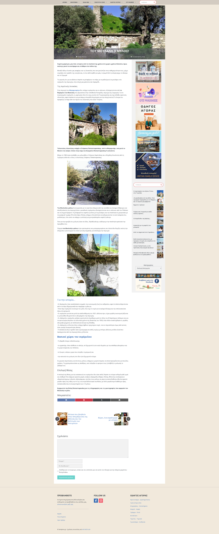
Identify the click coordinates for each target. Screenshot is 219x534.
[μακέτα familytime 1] (148, 178)
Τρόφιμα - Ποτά (135, 512)
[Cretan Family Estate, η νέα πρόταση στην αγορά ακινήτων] (160, 248)
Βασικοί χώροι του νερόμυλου (74, 336)
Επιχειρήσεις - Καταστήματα (138, 506)
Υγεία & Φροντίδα (135, 503)
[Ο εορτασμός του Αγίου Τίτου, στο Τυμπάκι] (160, 193)
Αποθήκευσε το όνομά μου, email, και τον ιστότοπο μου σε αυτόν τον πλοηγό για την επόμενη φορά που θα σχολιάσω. (93, 471)
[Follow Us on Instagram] (101, 501)
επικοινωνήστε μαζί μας (65, 504)
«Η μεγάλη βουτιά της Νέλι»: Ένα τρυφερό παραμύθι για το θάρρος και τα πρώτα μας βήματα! (144, 199)
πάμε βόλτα (82, 57)
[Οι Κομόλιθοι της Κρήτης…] (160, 221)
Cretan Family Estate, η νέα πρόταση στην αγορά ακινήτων (143, 247)
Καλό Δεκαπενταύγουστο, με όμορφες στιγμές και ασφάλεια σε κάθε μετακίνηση (144, 240)
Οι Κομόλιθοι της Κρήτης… (142, 218)
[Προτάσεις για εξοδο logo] (148, 152)
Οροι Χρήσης (61, 520)
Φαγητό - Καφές (135, 509)
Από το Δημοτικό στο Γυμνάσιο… (144, 232)
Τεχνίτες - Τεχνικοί (136, 519)
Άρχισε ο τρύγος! (138, 205)
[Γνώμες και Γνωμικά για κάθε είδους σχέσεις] (160, 214)
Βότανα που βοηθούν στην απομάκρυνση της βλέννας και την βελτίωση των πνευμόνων (77, 418)
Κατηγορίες (148, 265)
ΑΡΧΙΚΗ (65, 2)
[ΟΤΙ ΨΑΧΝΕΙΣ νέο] (148, 103)
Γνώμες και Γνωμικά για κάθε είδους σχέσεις (142, 212)
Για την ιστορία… (66, 299)
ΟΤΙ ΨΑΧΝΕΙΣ (130, 2)
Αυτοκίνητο (133, 515)
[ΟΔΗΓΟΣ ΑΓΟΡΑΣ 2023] (148, 129)
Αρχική (59, 513)
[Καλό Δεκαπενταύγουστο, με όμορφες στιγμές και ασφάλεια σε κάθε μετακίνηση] (160, 241)
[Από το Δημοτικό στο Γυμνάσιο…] (160, 234)
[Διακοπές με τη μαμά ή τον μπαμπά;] (160, 227)
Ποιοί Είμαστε (61, 517)
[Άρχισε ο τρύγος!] (160, 207)
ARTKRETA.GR (86, 529)
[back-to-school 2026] (148, 82)
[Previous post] (57, 418)
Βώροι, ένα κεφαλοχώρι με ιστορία (108, 419)
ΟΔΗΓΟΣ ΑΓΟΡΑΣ (115, 2)
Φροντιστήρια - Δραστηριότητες (140, 500)
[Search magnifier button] (154, 2)
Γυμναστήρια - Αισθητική (137, 522)
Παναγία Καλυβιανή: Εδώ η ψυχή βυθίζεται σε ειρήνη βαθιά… (143, 253)
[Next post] (128, 418)
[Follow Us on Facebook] (96, 501)
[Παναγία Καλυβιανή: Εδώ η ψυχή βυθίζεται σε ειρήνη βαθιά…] (160, 255)
